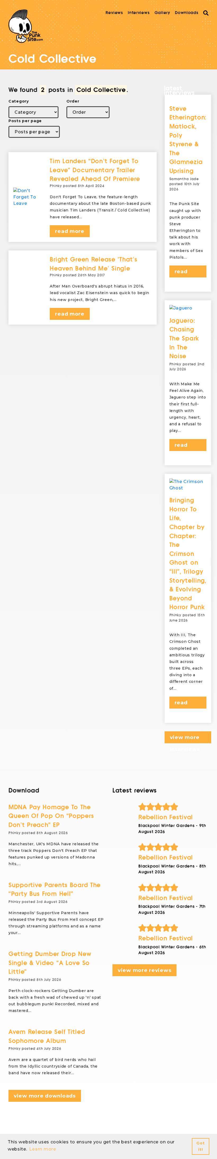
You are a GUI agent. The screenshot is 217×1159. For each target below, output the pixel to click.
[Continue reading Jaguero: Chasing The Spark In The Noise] (188, 308)
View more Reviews (144, 970)
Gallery (162, 12)
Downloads (186, 12)
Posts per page (25, 120)
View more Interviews (185, 738)
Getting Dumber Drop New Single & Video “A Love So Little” (49, 962)
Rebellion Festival (165, 817)
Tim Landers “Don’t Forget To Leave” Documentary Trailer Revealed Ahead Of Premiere (95, 170)
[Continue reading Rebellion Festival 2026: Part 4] (173, 807)
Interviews (139, 12)
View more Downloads (45, 1096)
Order (72, 101)
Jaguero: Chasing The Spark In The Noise (184, 338)
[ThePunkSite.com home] (25, 26)
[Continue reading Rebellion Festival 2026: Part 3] (173, 847)
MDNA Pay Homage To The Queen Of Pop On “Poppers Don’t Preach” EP (51, 816)
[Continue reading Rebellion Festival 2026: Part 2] (173, 888)
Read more (69, 231)
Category (18, 101)
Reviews (114, 12)
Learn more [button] (42, 1149)
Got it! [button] (200, 1146)
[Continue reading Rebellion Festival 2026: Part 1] (173, 928)
